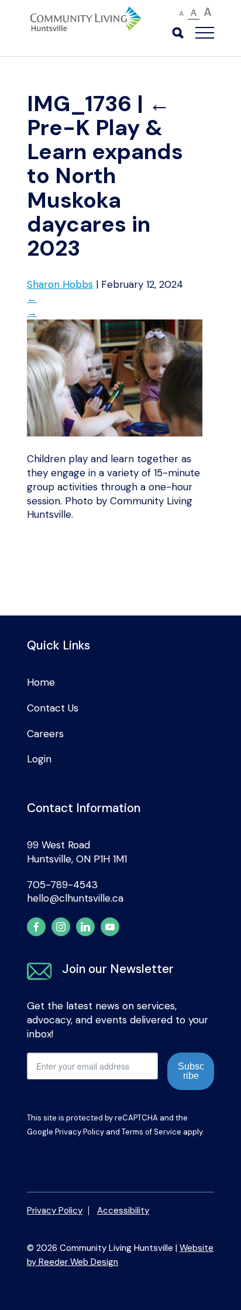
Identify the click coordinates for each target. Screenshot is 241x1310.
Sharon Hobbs (60, 284)
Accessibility (123, 1210)
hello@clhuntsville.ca (75, 898)
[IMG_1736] (114, 433)
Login (39, 758)
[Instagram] (60, 926)
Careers (45, 733)
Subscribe (191, 1071)
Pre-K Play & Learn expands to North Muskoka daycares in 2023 (105, 176)
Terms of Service (151, 1132)
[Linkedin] (85, 926)
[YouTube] (110, 926)
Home (41, 682)
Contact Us (52, 708)
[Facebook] (36, 926)
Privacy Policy (79, 1132)
